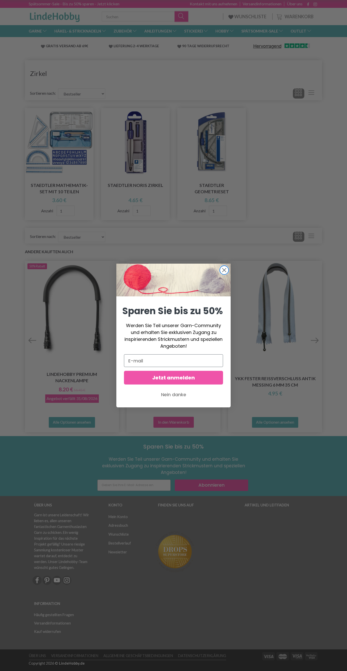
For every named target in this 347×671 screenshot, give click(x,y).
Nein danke (173, 394)
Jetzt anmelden (173, 377)
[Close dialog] (224, 270)
